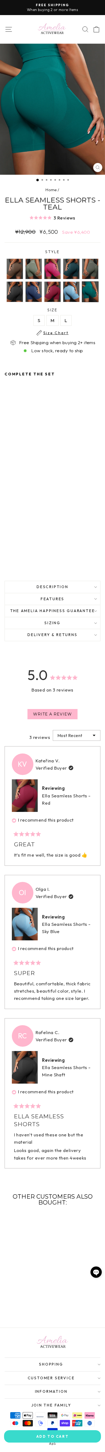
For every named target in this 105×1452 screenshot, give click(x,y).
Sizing (52, 622)
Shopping (51, 1364)
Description (52, 586)
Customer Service (51, 1378)
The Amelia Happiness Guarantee (52, 610)
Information (51, 1391)
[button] (52, 217)
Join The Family (51, 1405)
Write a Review (55, 715)
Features (52, 598)
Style (52, 251)
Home (51, 189)
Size (56, 310)
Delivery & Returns (52, 634)
